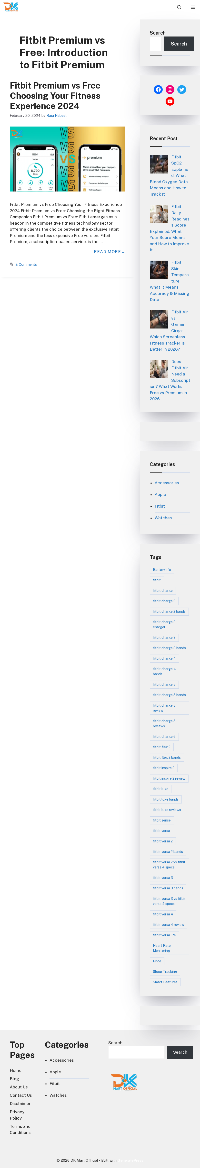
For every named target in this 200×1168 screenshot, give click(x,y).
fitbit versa (161, 831)
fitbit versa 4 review (168, 925)
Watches (163, 517)
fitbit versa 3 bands (168, 888)
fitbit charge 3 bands (169, 648)
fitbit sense (162, 820)
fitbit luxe (160, 789)
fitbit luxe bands (166, 799)
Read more (107, 251)
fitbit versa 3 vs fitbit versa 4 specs (169, 901)
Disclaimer (20, 1103)
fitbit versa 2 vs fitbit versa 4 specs (169, 864)
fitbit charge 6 (164, 737)
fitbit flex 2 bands (167, 757)
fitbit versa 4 (163, 914)
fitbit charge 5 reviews (164, 723)
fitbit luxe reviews (167, 810)
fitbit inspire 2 (163, 768)
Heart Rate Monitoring (162, 948)
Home (15, 1070)
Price (157, 961)
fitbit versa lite (164, 935)
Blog (14, 1078)
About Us (19, 1087)
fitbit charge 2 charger (164, 624)
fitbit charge (163, 591)
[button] (179, 7)
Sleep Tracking (165, 972)
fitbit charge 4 (164, 658)
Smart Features (165, 982)
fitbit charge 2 (164, 601)
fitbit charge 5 (164, 684)
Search (158, 33)
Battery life (162, 570)
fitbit (157, 580)
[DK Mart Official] (11, 7)
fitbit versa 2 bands (168, 852)
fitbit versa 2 (163, 841)
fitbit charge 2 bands (169, 611)
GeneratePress (130, 1160)
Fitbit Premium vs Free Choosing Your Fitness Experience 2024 (55, 96)
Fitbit (160, 506)
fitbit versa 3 (163, 878)
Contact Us (21, 1095)
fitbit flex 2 (161, 747)
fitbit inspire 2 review (169, 778)
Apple (160, 494)
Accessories (167, 482)
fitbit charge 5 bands (169, 695)
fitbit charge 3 (164, 637)
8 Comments (26, 264)
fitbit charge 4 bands (164, 671)
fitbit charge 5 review (164, 707)
